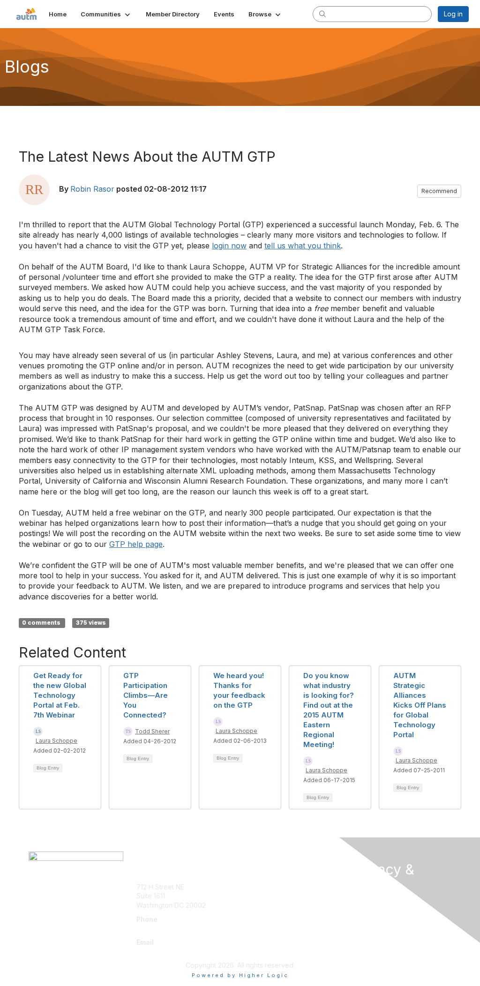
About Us (366, 904)
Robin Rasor (92, 189)
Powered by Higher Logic (240, 975)
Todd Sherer (152, 731)
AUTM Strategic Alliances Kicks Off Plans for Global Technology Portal (419, 705)
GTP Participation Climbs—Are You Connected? (145, 695)
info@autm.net (161, 951)
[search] (322, 13)
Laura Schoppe (56, 740)
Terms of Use (372, 917)
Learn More (261, 905)
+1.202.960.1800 (161, 928)
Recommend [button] (439, 190)
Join (250, 887)
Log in (453, 14)
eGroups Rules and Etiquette (396, 931)
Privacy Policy (373, 945)
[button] (106, 14)
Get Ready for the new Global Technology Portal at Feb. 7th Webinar (59, 695)
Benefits (256, 896)
